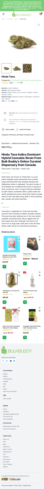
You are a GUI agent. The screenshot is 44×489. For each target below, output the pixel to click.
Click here (18, 121)
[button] (38, 24)
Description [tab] (6, 143)
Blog (4, 444)
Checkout (6, 457)
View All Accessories (9, 429)
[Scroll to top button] (41, 480)
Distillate (5, 381)
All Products (15, 80)
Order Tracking (7, 464)
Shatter (5, 374)
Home (3, 19)
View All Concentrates (10, 391)
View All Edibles (8, 419)
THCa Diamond (7, 379)
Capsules (6, 411)
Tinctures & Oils (8, 416)
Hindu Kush (6, 173)
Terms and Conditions (7, 485)
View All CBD (7, 398)
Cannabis (9, 19)
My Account (6, 459)
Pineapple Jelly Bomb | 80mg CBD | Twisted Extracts (31, 327)
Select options (25, 263)
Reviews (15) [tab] (34, 143)
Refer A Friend (7, 449)
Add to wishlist (3, 129)
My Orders (6, 462)
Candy (5, 409)
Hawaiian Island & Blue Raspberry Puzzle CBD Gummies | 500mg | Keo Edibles (10, 257)
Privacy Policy (18, 485)
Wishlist (5, 467)
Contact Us (6, 446)
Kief (4, 386)
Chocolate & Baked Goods (11, 414)
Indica (16, 19)
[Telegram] (14, 361)
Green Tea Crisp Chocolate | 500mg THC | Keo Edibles (11, 327)
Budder (5, 376)
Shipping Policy (27, 485)
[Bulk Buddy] (22, 14)
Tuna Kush (5, 207)
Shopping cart (7, 452)
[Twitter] (6, 361)
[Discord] (10, 361)
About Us (6, 439)
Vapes (5, 389)
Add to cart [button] (4, 266)
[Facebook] (3, 361)
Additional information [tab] (20, 143)
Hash (4, 384)
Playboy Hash (27, 254)
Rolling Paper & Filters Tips (11, 426)
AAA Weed (24, 80)
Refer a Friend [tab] (7, 147)
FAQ (4, 441)
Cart (4, 454)
